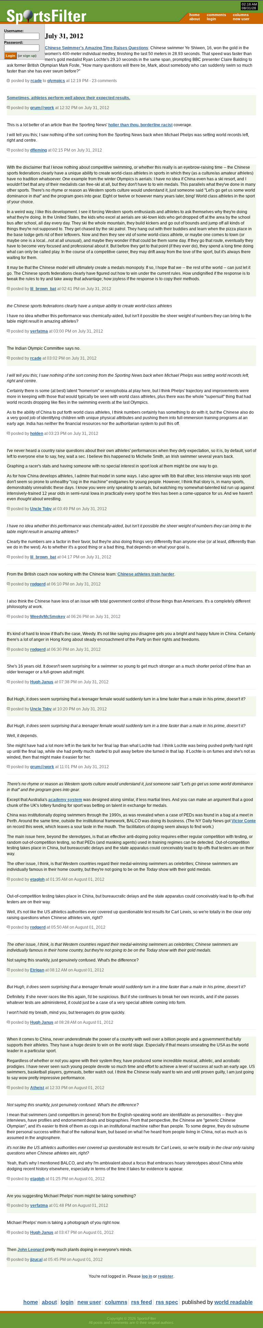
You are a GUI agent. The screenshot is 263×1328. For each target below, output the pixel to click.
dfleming (38, 150)
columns (241, 15)
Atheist (37, 1087)
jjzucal (36, 1259)
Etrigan (37, 970)
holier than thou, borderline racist (140, 125)
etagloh (37, 879)
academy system (65, 799)
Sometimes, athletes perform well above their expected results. (68, 97)
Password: (13, 42)
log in (147, 1276)
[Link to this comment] (8, 107)
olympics (56, 80)
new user (241, 19)
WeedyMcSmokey (47, 616)
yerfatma (39, 331)
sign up (29, 55)
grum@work (42, 107)
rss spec (167, 1302)
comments (216, 15)
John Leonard (30, 1249)
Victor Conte (243, 820)
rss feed (141, 1302)
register (165, 1276)
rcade (36, 80)
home (194, 15)
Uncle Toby (41, 508)
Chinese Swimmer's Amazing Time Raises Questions (96, 48)
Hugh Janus (41, 682)
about (194, 19)
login (211, 19)
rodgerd (38, 584)
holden (36, 433)
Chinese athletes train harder (145, 574)
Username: (14, 31)
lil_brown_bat (43, 288)
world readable (233, 1302)
